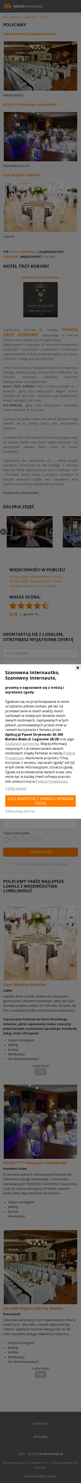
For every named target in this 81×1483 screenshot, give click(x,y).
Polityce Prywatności (52, 781)
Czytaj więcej (15, 788)
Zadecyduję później (20, 811)
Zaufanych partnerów (22, 743)
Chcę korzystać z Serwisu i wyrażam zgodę (40, 801)
